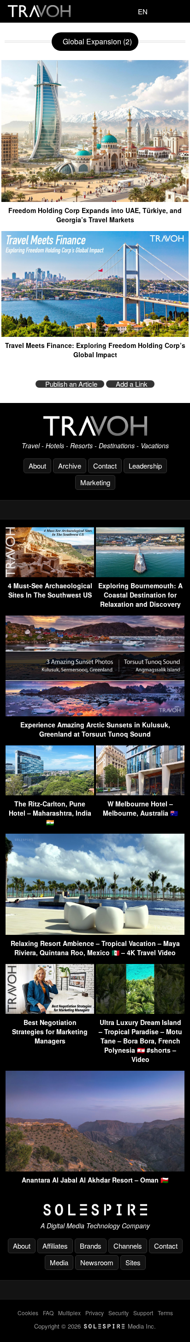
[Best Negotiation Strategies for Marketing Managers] (50, 1011)
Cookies (28, 1313)
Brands (90, 1245)
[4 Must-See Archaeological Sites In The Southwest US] (50, 574)
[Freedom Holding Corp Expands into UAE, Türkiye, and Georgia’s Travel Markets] (95, 198)
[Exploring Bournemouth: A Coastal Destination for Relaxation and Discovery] (140, 574)
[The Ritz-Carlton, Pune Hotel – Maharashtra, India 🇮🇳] (50, 792)
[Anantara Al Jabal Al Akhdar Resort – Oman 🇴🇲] (95, 1168)
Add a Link (132, 384)
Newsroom (96, 1262)
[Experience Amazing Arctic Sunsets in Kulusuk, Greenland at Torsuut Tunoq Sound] (95, 713)
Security (118, 1313)
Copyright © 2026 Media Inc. (95, 1326)
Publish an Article (71, 384)
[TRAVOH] (95, 426)
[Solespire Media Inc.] (95, 1210)
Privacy (94, 1313)
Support (143, 1313)
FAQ (48, 1313)
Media (59, 1262)
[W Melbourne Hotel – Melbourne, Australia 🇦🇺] (140, 792)
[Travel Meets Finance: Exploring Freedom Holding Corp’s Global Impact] (95, 333)
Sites (133, 1262)
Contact (105, 465)
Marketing (95, 482)
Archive (69, 465)
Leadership (145, 465)
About (37, 465)
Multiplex (69, 1313)
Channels (127, 1245)
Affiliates (55, 1245)
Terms (165, 1313)
